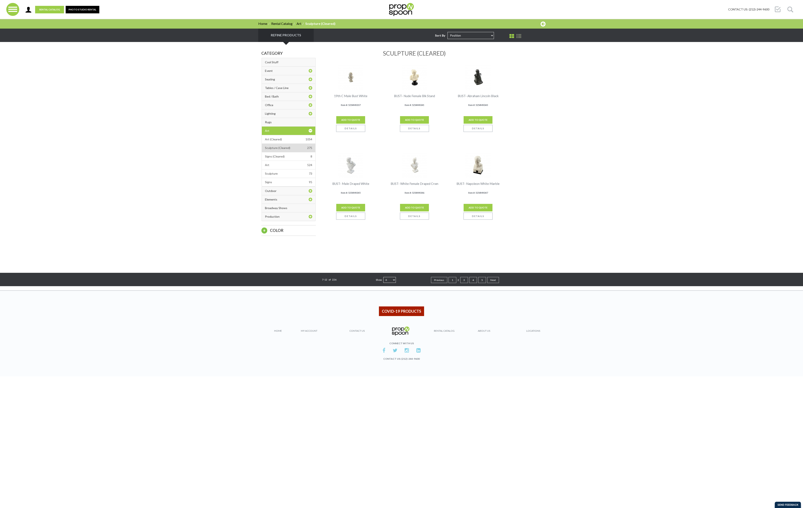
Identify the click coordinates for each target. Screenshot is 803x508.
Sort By (440, 35)
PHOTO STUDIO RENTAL (82, 9)
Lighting (270, 113)
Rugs (268, 122)
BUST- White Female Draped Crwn (414, 183)
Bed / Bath (272, 96)
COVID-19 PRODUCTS (401, 311)
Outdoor (270, 191)
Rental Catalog (49, 9)
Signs (288, 182)
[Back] (543, 24)
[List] (518, 36)
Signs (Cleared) (288, 156)
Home (262, 23)
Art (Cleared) (288, 139)
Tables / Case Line (277, 88)
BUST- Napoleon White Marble (478, 183)
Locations (533, 330)
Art (299, 23)
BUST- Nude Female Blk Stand (414, 96)
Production (272, 216)
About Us (484, 330)
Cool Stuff (271, 62)
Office (269, 105)
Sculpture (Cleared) (288, 148)
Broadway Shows (276, 208)
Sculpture (288, 173)
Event (269, 70)
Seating (270, 79)
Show (379, 279)
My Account (309, 330)
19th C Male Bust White (350, 96)
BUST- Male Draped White (350, 183)
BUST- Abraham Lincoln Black (478, 96)
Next (493, 280)
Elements (271, 199)
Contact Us (357, 330)
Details (351, 128)
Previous (439, 280)
